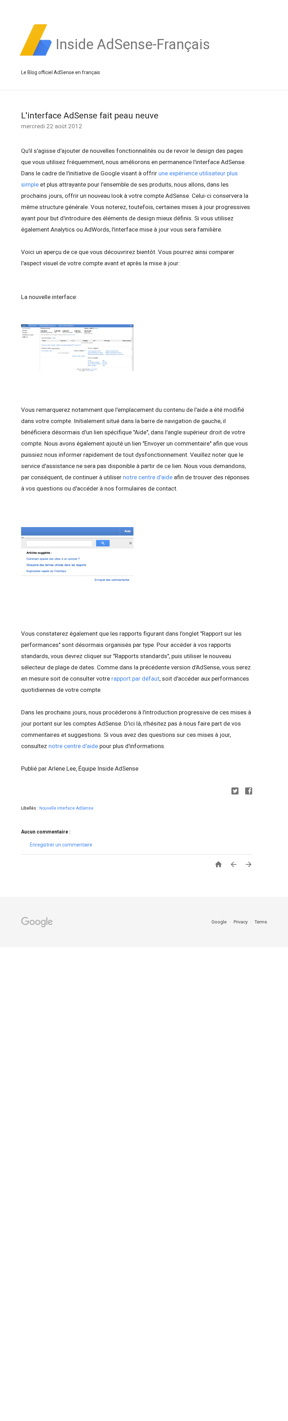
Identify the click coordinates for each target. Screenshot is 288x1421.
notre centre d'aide (147, 477)
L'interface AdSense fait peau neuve (89, 116)
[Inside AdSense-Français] (132, 56)
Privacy (241, 921)
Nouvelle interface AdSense (66, 808)
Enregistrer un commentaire (61, 845)
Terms (261, 921)
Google (219, 921)
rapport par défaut (135, 678)
